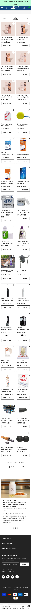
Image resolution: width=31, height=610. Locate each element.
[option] (15, 3)
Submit (24, 564)
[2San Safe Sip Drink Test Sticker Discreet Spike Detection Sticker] (23, 173)
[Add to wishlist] (13, 23)
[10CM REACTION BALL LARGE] (8, 115)
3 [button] (17, 528)
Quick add (8, 221)
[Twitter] (17, 577)
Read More (23, 398)
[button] (14, 18)
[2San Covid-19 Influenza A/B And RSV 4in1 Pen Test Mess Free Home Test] (23, 144)
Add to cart (7, 46)
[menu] (2, 8)
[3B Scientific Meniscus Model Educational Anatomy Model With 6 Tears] (23, 352)
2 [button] (15, 528)
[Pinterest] (12, 577)
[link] (22, 607)
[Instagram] (8, 577)
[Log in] (24, 8)
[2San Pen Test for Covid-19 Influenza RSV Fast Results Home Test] (8, 173)
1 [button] (13, 528)
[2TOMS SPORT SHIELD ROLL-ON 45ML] (8, 233)
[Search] (7, 8)
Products (8, 12)
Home (2, 12)
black (7, 335)
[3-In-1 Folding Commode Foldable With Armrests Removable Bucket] (23, 261)
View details (7, 522)
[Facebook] (3, 577)
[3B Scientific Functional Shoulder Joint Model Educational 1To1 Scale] (8, 352)
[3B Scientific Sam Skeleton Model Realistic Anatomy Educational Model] (8, 381)
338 (18, 467)
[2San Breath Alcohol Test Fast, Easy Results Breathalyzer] (8, 144)
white (9, 335)
